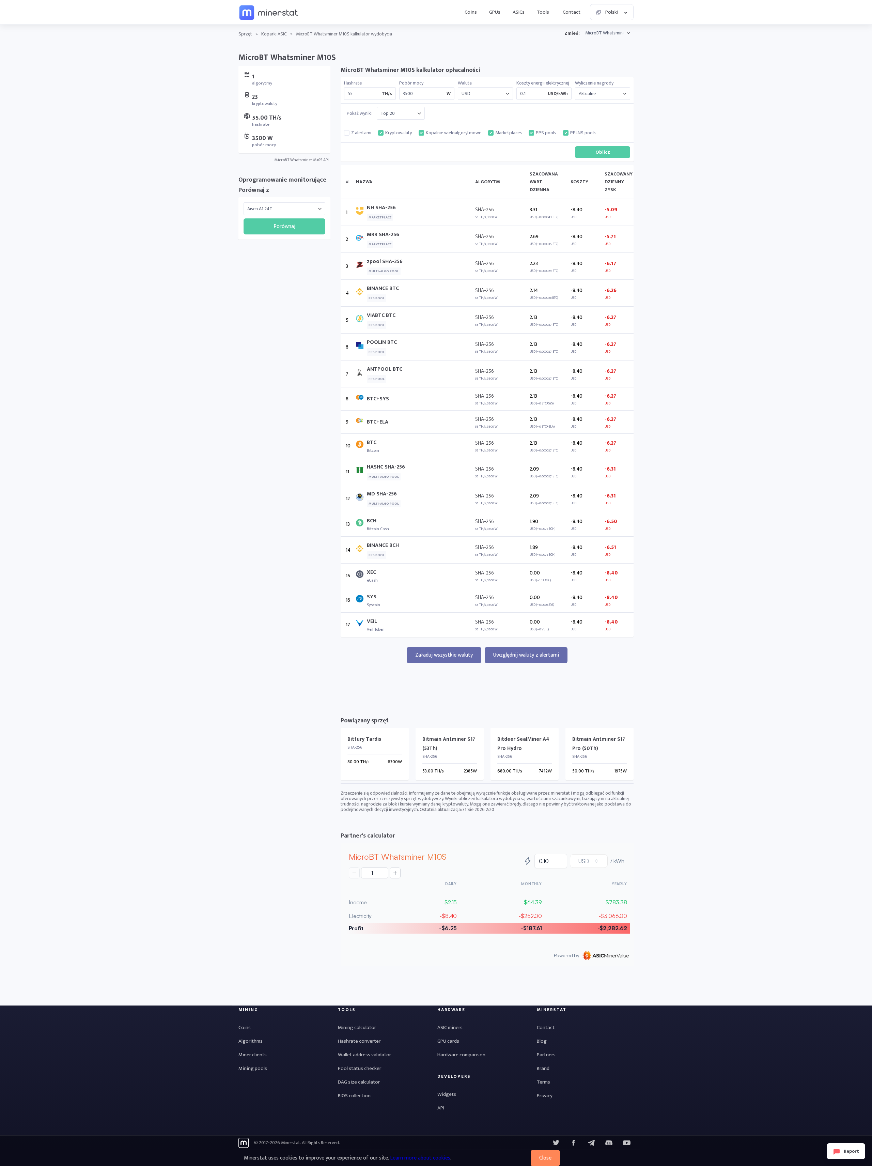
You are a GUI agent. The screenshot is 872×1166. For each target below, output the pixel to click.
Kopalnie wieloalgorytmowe (453, 133)
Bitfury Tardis (364, 739)
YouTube (609, 1143)
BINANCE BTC (383, 288)
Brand (543, 1068)
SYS (371, 596)
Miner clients (252, 1054)
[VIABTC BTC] (361, 320)
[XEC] (361, 575)
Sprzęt (245, 34)
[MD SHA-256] (361, 498)
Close (545, 1158)
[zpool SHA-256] (361, 266)
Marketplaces (508, 133)
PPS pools (546, 133)
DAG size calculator (359, 1082)
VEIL (372, 621)
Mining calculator (357, 1027)
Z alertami (361, 133)
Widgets (446, 1094)
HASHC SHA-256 (386, 467)
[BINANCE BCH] (361, 550)
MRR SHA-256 (383, 234)
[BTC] (361, 446)
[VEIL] (361, 624)
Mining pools (252, 1068)
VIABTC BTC (381, 315)
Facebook (573, 1143)
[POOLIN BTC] (361, 347)
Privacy (544, 1095)
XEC (371, 572)
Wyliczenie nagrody (594, 83)
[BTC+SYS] (361, 399)
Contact (571, 12)
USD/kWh (558, 93)
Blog (542, 1041)
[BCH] (361, 524)
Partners (546, 1054)
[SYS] (361, 600)
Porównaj (284, 226)
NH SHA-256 (381, 207)
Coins (471, 12)
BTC (371, 442)
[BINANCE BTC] (361, 293)
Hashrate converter (359, 1041)
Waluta (465, 83)
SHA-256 (484, 209)
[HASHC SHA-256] (361, 471)
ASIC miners (450, 1027)
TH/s (387, 93)
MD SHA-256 (382, 493)
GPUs (494, 12)
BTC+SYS (378, 398)
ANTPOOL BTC (384, 369)
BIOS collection (354, 1095)
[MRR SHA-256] (361, 239)
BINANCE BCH (383, 545)
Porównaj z (253, 190)
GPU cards (448, 1041)
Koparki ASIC (274, 34)
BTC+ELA (377, 422)
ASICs (519, 12)
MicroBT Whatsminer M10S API (302, 159)
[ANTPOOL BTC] (361, 374)
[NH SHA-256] (361, 212)
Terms (543, 1082)
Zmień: (572, 33)
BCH (371, 520)
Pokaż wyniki (359, 113)
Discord (627, 1143)
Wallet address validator (364, 1054)
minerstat (269, 12)
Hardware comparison (461, 1054)
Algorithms (250, 1041)
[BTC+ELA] (361, 422)
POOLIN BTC (382, 342)
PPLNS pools (583, 133)
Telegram (591, 1143)
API (440, 1108)
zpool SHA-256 (385, 261)
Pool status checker (359, 1068)
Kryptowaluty (398, 133)
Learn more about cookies (420, 1158)
